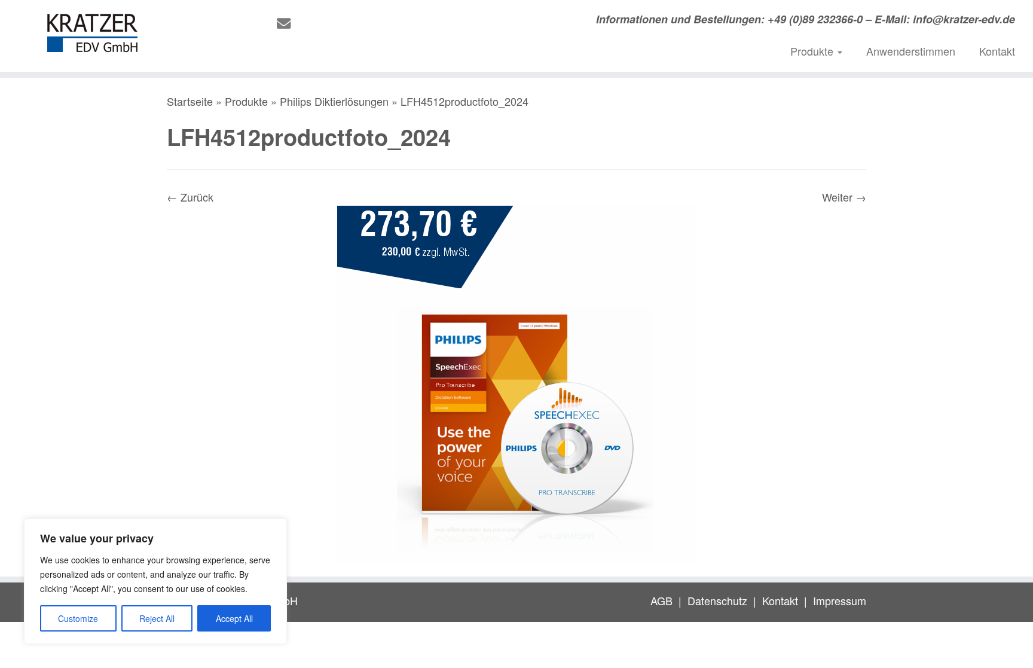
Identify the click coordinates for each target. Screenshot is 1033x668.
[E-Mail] (287, 23)
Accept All (234, 618)
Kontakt (997, 51)
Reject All (157, 618)
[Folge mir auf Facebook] (326, 23)
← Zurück (190, 197)
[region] (155, 581)
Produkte (813, 51)
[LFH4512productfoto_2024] (516, 383)
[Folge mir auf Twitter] (307, 23)
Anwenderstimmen (910, 51)
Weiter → (844, 197)
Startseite (190, 101)
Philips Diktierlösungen (334, 101)
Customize (78, 618)
